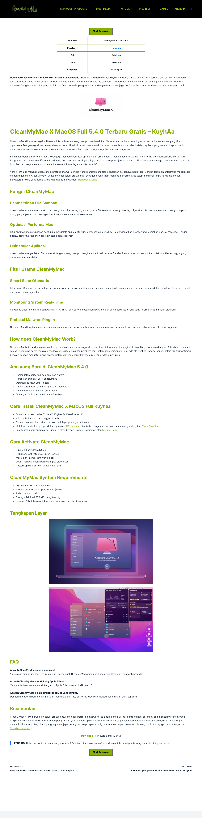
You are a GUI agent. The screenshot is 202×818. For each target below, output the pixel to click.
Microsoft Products (73, 8)
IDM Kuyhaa (72, 426)
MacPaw (117, 48)
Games (164, 8)
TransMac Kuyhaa (87, 179)
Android (179, 8)
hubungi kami (109, 429)
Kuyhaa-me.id (162, 743)
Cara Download (151, 426)
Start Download (101, 31)
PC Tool (125, 8)
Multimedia (103, 8)
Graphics (145, 8)
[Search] (191, 9)
